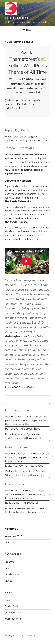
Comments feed (13, 612)
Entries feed (11, 606)
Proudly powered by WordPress (20, 635)
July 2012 (10, 542)
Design (8, 568)
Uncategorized (12, 574)
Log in (8, 600)
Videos (8, 580)
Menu (29, 30)
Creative (9, 562)
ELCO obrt (17, 18)
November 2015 (13, 536)
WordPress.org (13, 618)
